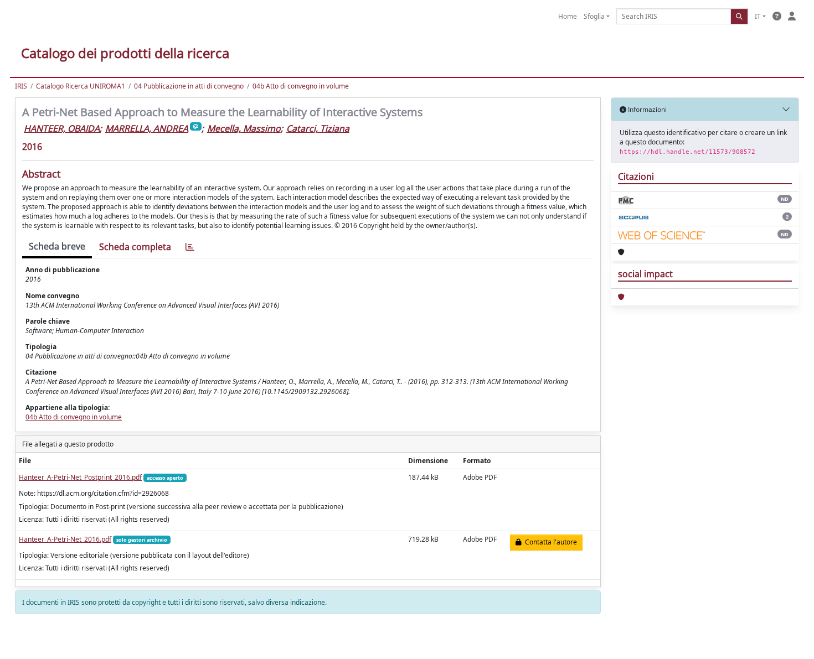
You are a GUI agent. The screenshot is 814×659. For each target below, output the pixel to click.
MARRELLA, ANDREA (146, 128)
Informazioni (646, 109)
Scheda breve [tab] (57, 246)
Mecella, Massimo (244, 128)
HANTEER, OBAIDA (62, 128)
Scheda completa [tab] (135, 247)
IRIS (21, 86)
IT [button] (758, 16)
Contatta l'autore (549, 542)
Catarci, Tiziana (317, 128)
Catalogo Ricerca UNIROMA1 (80, 86)
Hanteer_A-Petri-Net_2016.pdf (65, 539)
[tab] (190, 247)
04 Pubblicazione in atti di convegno (189, 86)
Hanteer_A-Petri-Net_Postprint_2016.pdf (80, 477)
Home (567, 16)
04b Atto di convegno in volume (301, 86)
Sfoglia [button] (594, 16)
